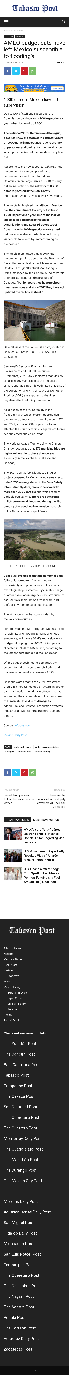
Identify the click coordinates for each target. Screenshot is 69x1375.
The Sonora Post (19, 1307)
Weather (13, 1009)
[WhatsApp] (32, 71)
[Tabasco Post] (34, 8)
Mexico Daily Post (15, 735)
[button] (6, 22)
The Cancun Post (19, 1054)
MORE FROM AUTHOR (46, 819)
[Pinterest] (24, 71)
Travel (7, 981)
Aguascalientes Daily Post (27, 1212)
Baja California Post (22, 1064)
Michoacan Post (18, 1243)
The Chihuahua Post (22, 1286)
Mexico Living (12, 987)
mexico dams (24, 751)
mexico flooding (42, 751)
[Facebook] (7, 71)
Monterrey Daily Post (23, 1138)
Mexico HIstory (17, 1003)
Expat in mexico (17, 992)
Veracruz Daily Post (21, 1338)
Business (9, 970)
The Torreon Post (20, 1328)
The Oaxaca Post (19, 1096)
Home (7, 30)
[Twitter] (16, 71)
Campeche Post (18, 1086)
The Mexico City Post (23, 1180)
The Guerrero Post (20, 1128)
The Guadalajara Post (23, 1149)
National (20, 36)
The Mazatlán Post (21, 1159)
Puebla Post (15, 1317)
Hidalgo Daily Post (20, 1233)
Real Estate (10, 965)
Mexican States (13, 959)
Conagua (9, 751)
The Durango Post (20, 1170)
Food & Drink (12, 1020)
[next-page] (12, 891)
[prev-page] (6, 891)
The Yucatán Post (20, 1043)
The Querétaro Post (21, 1117)
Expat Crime (15, 998)
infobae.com (23, 725)
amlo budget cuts (22, 747)
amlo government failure (47, 747)
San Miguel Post (18, 1222)
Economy (18, 30)
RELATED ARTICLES (17, 819)
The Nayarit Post (19, 1296)
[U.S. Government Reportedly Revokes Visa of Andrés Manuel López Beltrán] (13, 855)
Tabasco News (12, 948)
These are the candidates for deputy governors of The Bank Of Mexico (51, 801)
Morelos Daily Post (21, 1201)
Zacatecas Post (18, 1349)
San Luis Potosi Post (22, 1254)
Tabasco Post (16, 1075)
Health (8, 1015)
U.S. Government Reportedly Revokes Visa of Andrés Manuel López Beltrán (44, 855)
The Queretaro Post (21, 1275)
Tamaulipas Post (19, 1264)
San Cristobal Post (20, 1107)
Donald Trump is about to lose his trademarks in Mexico (19, 799)
